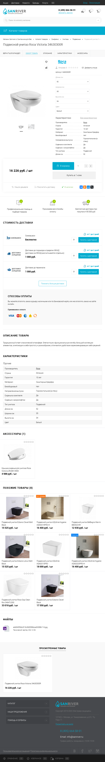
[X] (91, 187)
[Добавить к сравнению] (46, 67)
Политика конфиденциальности (44, 751)
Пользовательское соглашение (16, 751)
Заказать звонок (66, 13)
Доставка (15, 3)
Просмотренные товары (52, 648)
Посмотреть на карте (64, 724)
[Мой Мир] (88, 187)
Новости (26, 3)
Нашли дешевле (21, 187)
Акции (5, 3)
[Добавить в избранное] (46, 62)
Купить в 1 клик (74, 175)
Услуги (45, 3)
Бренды (36, 3)
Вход (85, 3)
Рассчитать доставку (46, 187)
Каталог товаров (17, 30)
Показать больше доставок (52, 284)
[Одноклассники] (84, 187)
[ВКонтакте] (81, 187)
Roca (85, 122)
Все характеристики (88, 118)
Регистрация (94, 3)
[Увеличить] (26, 100)
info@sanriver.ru (75, 736)
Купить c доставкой (88, 240)
